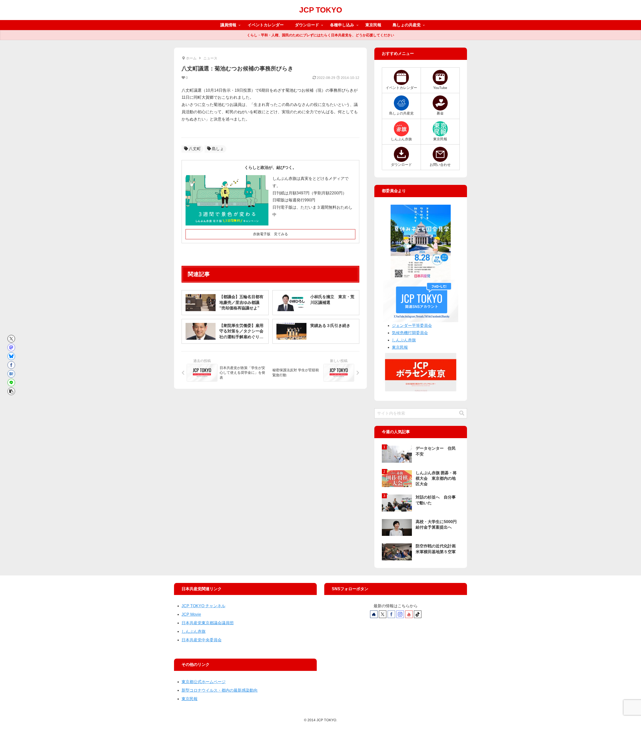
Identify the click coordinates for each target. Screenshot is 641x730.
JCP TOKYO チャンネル (203, 606)
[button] (11, 391)
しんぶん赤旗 (404, 340)
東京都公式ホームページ (204, 682)
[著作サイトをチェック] (374, 614)
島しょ (218, 149)
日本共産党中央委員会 (202, 640)
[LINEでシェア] (11, 382)
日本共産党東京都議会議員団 (208, 623)
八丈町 (195, 149)
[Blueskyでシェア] (11, 356)
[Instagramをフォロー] (400, 614)
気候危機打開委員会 (410, 333)
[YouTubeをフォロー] (409, 614)
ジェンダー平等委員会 (412, 325)
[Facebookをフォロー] (391, 614)
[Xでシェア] (11, 338)
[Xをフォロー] (382, 614)
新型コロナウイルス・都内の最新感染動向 (220, 690)
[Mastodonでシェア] (11, 347)
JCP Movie (191, 614)
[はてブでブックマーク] (11, 374)
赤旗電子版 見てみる (270, 234)
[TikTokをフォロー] (417, 614)
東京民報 (400, 347)
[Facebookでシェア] (11, 365)
